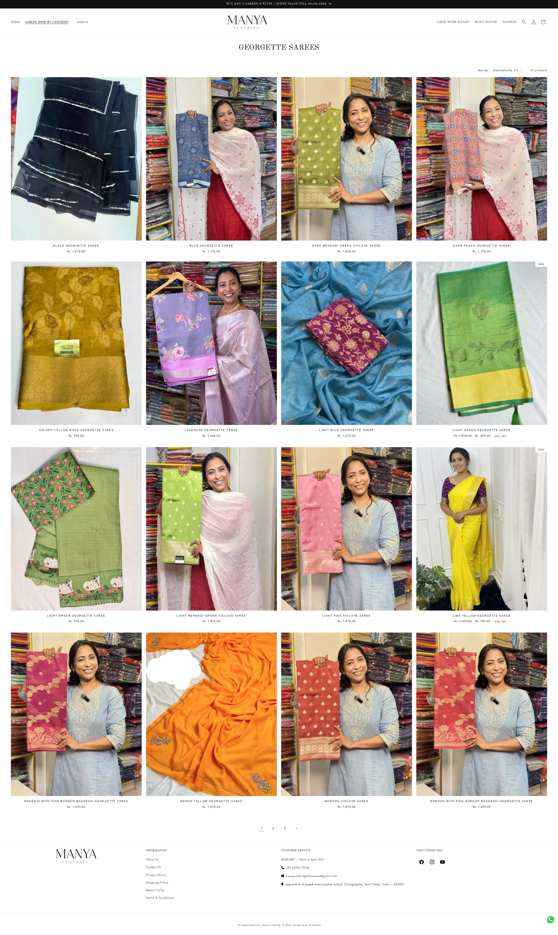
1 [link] (261, 828)
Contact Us (153, 867)
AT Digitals (315, 925)
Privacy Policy (156, 875)
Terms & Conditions (160, 898)
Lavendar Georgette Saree (211, 430)
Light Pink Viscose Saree (346, 615)
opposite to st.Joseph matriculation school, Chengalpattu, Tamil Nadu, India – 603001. (345, 884)
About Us (152, 859)
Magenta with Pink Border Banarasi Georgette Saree (76, 801)
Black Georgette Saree (76, 245)
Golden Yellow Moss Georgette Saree (76, 430)
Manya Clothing (271, 925)
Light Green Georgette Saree (482, 430)
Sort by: (483, 70)
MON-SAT (287, 859)
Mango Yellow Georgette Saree (211, 801)
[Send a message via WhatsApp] (551, 920)
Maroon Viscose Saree (347, 801)
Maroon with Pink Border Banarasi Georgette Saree (481, 801)
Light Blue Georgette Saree (346, 430)
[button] (49, 22)
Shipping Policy (157, 882)
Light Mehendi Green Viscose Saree (211, 615)
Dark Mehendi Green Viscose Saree (346, 245)
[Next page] (296, 828)
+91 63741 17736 (298, 868)
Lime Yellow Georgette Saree (482, 615)
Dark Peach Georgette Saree (481, 245)
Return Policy (155, 890)
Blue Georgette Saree (211, 245)
